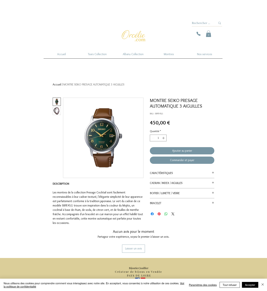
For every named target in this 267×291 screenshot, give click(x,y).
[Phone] (198, 33)
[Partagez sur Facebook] (152, 214)
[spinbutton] (158, 138)
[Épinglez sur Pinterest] (159, 214)
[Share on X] (173, 214)
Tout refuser (230, 285)
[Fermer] (262, 285)
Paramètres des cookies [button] (203, 285)
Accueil (57, 84)
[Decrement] (152, 138)
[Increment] (163, 138)
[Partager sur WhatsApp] (166, 214)
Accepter (250, 285)
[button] (208, 33)
